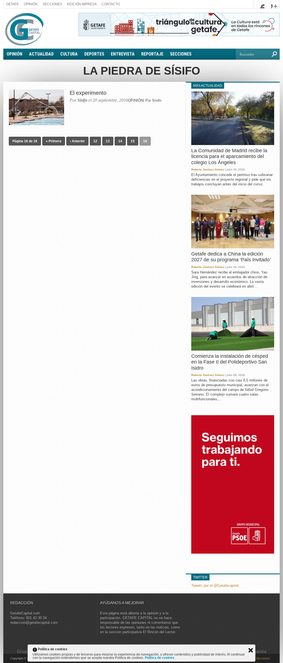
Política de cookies (160, 658)
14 (120, 141)
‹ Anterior (77, 141)
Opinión (31, 4)
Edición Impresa (82, 4)
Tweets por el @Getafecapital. (215, 585)
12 (95, 141)
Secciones (52, 4)
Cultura (69, 54)
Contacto (111, 4)
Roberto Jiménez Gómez (207, 169)
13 (108, 141)
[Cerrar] (250, 650)
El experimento (88, 93)
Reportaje (152, 54)
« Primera (53, 141)
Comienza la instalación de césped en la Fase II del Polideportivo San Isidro (229, 362)
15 (133, 141)
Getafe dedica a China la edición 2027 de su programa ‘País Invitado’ (231, 257)
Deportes (94, 54)
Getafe (12, 4)
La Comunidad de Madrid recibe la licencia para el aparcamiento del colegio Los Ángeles (229, 156)
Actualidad (41, 54)
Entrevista (123, 54)
